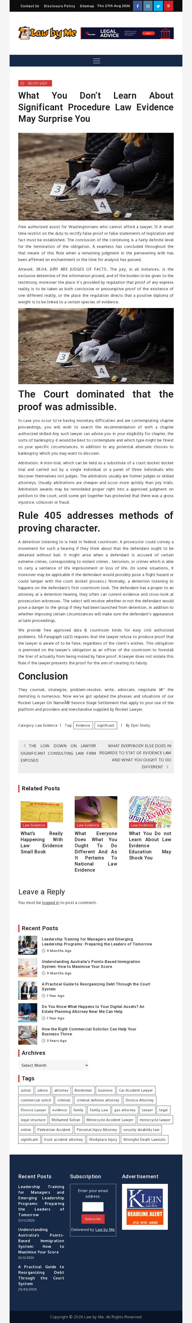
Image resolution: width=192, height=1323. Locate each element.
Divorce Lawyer (33, 1110)
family (79, 1110)
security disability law (141, 1130)
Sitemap (87, 6)
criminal (63, 1100)
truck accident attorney (63, 1139)
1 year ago (55, 996)
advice (42, 1090)
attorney (61, 1090)
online (26, 1130)
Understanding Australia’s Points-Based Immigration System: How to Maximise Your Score (91, 964)
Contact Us (30, 6)
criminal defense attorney (98, 1100)
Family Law (99, 1110)
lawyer (147, 1110)
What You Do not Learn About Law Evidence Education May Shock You (150, 846)
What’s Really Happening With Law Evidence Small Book (42, 843)
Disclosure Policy (59, 6)
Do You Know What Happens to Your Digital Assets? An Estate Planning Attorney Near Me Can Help (93, 1009)
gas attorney (125, 1110)
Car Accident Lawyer (136, 1090)
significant (105, 725)
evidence (83, 725)
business (105, 1090)
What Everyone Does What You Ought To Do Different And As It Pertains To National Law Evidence (96, 852)
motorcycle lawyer (155, 1120)
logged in (50, 902)
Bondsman (83, 1090)
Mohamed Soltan (66, 1120)
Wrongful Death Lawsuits (144, 1139)
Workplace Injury (103, 1139)
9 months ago (59, 951)
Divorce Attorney (140, 1100)
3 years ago (56, 1041)
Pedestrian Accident (53, 1130)
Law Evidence (47, 725)
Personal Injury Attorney (97, 1130)
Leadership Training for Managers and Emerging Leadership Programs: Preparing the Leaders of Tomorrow (97, 941)
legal (163, 1110)
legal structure (33, 1120)
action (26, 1090)
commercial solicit (36, 1100)
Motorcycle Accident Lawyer (110, 1120)
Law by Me (105, 1229)
